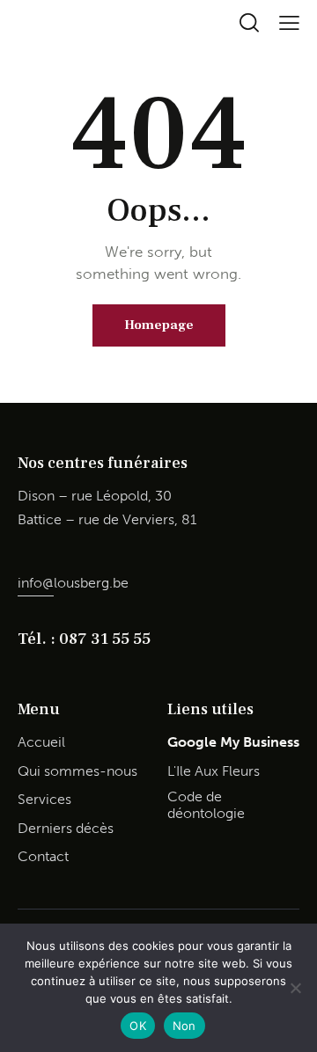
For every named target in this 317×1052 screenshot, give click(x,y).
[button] (289, 22)
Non (184, 1026)
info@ (36, 582)
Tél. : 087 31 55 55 (84, 638)
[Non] (295, 988)
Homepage (159, 325)
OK (137, 1026)
